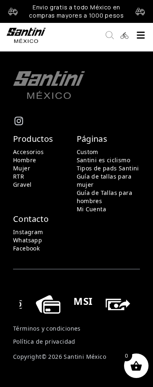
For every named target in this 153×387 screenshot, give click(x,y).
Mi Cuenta (91, 209)
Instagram (28, 232)
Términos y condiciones (47, 328)
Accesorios (28, 152)
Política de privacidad (44, 341)
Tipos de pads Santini (108, 168)
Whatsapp (27, 240)
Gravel (22, 184)
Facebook (26, 248)
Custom (87, 152)
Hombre (24, 160)
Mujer (21, 168)
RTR (18, 176)
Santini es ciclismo (104, 160)
